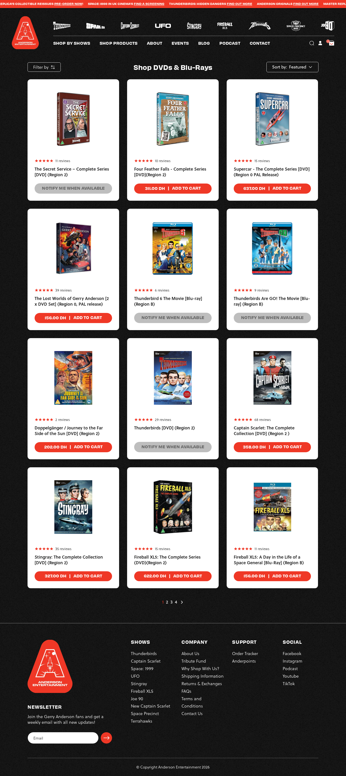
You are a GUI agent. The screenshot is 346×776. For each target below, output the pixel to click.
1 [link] (163, 602)
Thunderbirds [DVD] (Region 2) (164, 428)
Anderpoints (244, 661)
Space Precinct (145, 713)
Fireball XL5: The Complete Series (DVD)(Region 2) (167, 560)
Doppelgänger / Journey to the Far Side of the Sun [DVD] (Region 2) (69, 430)
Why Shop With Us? (200, 668)
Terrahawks (141, 721)
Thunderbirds (144, 653)
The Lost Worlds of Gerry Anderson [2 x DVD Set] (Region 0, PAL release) (72, 301)
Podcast (290, 668)
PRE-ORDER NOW (47, 3)
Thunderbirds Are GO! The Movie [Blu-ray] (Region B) (272, 301)
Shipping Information (202, 676)
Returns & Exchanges (201, 683)
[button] (159, 43)
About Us (190, 653)
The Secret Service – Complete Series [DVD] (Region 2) (72, 172)
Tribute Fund (193, 661)
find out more (285, 3)
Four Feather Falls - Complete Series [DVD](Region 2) (170, 172)
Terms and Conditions (192, 702)
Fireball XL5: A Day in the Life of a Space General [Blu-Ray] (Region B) (269, 560)
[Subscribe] (106, 738)
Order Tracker (245, 653)
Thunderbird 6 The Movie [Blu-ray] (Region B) (168, 301)
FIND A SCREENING (128, 3)
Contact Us (192, 713)
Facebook (292, 653)
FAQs (186, 691)
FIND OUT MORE (218, 3)
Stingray (139, 683)
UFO (135, 676)
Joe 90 (137, 698)
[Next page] (182, 602)
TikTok (289, 683)
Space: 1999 (142, 668)
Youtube (291, 676)
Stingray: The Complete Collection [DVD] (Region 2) (69, 560)
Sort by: (279, 67)
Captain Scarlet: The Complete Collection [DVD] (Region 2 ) (264, 430)
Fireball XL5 (142, 691)
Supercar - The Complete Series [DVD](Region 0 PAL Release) (272, 172)
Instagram (292, 661)
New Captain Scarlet (150, 706)
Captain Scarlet (146, 661)
